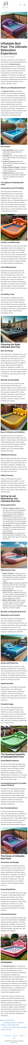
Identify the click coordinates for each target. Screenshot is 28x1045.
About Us (14, 1035)
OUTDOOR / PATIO (8, 1020)
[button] (20, 5)
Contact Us (22, 1035)
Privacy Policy (7, 1035)
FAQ (14, 1038)
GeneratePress (14, 1042)
